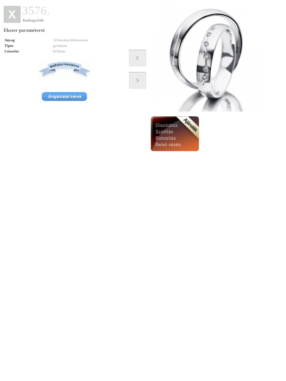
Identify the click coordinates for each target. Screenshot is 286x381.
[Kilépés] (12, 22)
